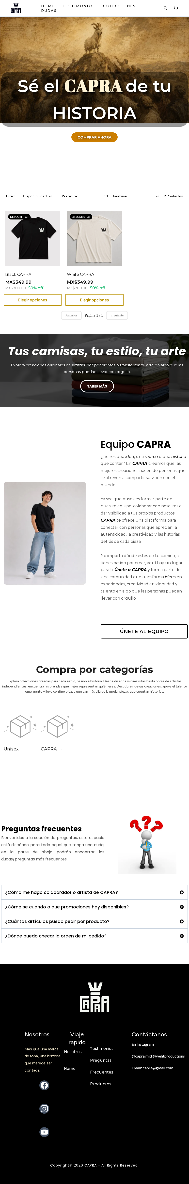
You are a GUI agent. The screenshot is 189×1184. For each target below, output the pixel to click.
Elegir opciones (32, 299)
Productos (100, 1084)
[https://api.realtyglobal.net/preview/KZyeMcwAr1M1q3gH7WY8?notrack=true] (16, 8)
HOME (48, 6)
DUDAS (49, 10)
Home (70, 1068)
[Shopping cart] (175, 8)
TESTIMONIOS (79, 6)
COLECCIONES (119, 6)
